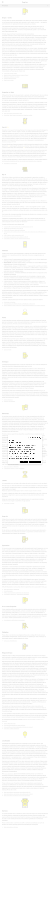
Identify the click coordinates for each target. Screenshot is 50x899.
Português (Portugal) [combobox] (34, 437)
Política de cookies (30, 458)
